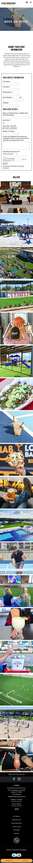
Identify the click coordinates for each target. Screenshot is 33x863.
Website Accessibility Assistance (16, 850)
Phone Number (8, 97)
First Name (7, 81)
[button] (16, 197)
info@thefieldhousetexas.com (16, 796)
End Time (13, 126)
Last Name (6, 87)
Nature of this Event (15, 114)
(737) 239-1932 (16, 794)
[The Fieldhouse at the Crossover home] (8, 4)
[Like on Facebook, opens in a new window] (13, 779)
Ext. (20, 97)
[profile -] (27, 2)
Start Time (6, 126)
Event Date (7, 120)
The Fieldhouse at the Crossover (16, 840)
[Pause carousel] (31, 29)
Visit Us (25, 860)
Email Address (8, 92)
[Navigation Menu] (31, 2)
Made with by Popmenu (13, 774)
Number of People (9, 131)
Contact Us (9, 860)
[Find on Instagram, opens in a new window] (19, 779)
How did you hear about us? (11, 151)
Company (5, 103)
